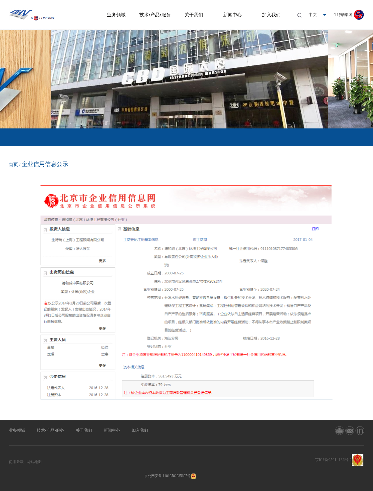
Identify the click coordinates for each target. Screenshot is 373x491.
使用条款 (16, 461)
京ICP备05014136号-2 (333, 459)
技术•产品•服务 (155, 14)
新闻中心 (232, 14)
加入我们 (271, 14)
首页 (13, 164)
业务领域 (116, 14)
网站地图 (34, 461)
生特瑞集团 (342, 15)
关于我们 (193, 14)
